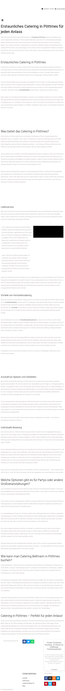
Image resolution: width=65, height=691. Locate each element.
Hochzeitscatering (10, 302)
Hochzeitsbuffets (24, 90)
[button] (32, 20)
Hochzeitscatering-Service (28, 320)
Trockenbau (54, 669)
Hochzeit (14, 307)
